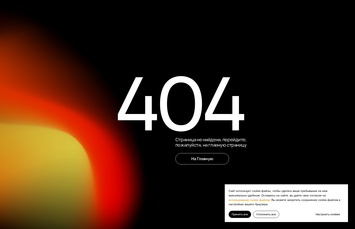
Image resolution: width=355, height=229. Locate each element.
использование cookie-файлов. (250, 200)
